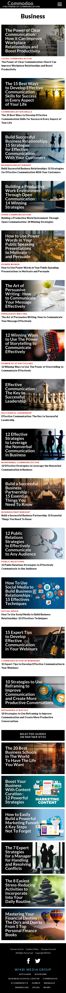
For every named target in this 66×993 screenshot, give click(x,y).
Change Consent (48, 949)
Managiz (49, 983)
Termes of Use (17, 949)
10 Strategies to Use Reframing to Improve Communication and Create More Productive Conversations (27, 717)
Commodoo (50, 978)
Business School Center (24, 978)
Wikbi (47, 987)
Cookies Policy (32, 949)
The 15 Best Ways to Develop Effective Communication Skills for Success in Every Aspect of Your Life (31, 119)
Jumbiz (36, 983)
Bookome (41, 974)
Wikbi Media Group (33, 969)
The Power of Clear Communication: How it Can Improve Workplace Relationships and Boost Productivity (28, 65)
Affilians (25, 974)
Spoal (36, 987)
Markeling (22, 987)
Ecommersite (19, 983)
